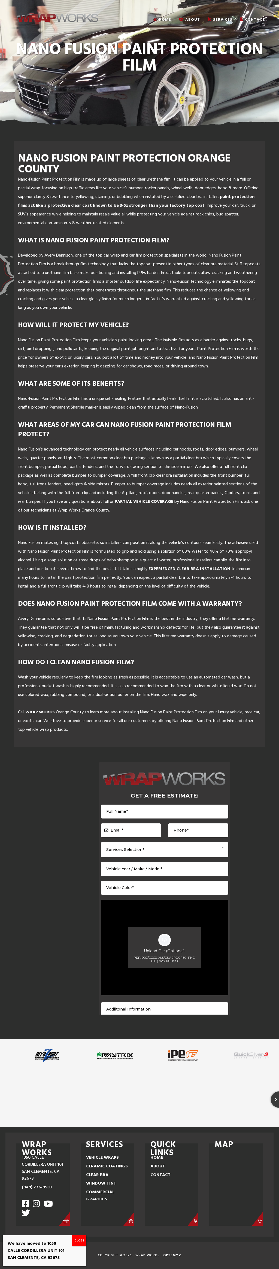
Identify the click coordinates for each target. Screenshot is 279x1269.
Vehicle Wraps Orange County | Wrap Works (57, 17)
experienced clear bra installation (189, 569)
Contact (160, 1175)
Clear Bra (97, 1175)
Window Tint (101, 1183)
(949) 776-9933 (37, 1187)
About (157, 1166)
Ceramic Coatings (107, 1166)
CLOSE (79, 1240)
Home (156, 1157)
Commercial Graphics (100, 1196)
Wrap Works (40, 712)
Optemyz (172, 1255)
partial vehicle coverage (144, 501)
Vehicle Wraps (102, 1157)
